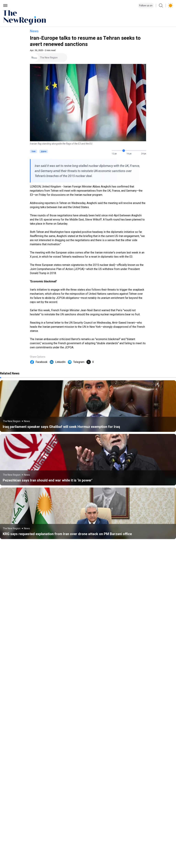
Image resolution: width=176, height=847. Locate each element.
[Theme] (170, 5)
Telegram (78, 362)
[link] (88, 406)
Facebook (41, 362)
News (34, 31)
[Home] (88, 17)
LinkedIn (60, 362)
